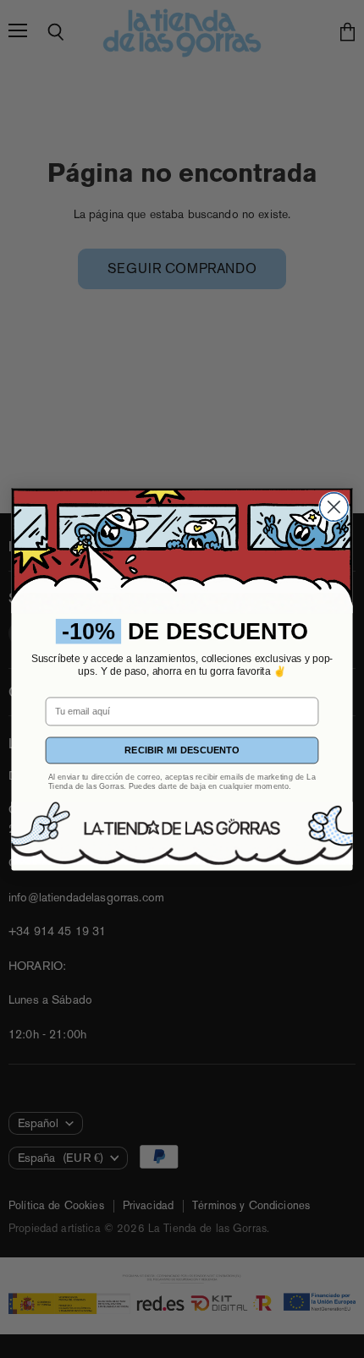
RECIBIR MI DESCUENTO (182, 750)
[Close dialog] (334, 506)
